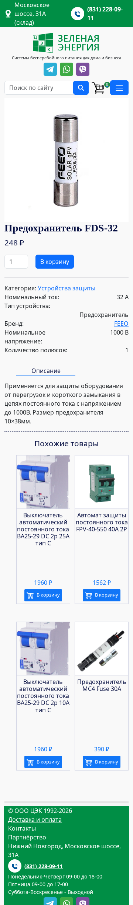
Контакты (22, 828)
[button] (119, 87)
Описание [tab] (46, 371)
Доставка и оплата (35, 819)
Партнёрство (27, 837)
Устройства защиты (66, 288)
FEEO (121, 323)
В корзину (54, 262)
